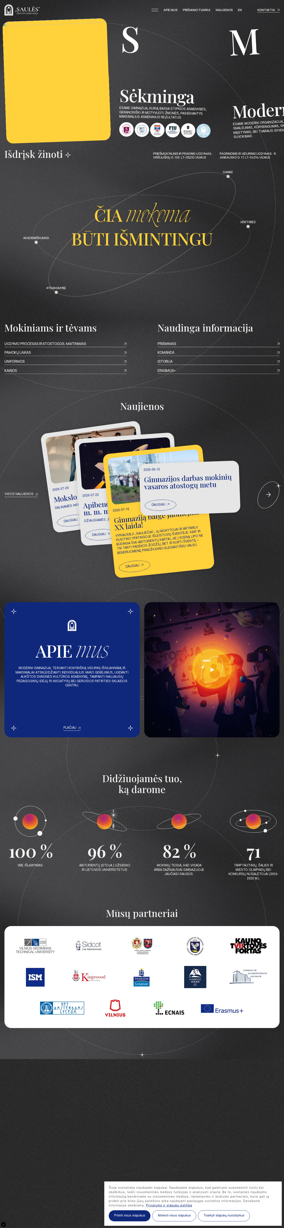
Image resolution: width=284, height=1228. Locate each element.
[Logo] (22, 10)
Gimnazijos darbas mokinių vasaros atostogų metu (188, 481)
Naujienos (224, 10)
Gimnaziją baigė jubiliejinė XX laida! (156, 519)
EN (240, 10)
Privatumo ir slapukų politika (169, 1205)
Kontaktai (266, 10)
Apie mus (171, 10)
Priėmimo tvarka (196, 10)
